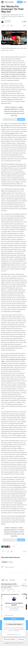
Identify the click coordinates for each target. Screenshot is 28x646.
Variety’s (3, 355)
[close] (24, 597)
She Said (15, 71)
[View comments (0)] (8, 25)
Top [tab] (3, 580)
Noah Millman (8, 20)
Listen (24, 21)
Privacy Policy (16, 630)
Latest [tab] (6, 580)
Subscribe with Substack (15, 624)
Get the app (21, 639)
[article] (14, 587)
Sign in (25, 2)
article (12, 133)
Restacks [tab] (11, 562)
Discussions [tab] (12, 580)
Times (8, 133)
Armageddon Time (21, 72)
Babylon (14, 76)
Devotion (13, 72)
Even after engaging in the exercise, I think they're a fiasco (10, 586)
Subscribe (19, 2)
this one (10, 99)
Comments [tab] (4, 562)
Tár (22, 69)
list (6, 355)
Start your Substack (10, 639)
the (6, 133)
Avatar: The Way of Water (18, 74)
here (23, 123)
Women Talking (5, 76)
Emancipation (8, 71)
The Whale (6, 74)
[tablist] (7, 562)
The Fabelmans (16, 69)
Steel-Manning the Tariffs (9, 584)
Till (10, 72)
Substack (7, 643)
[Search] (25, 580)
